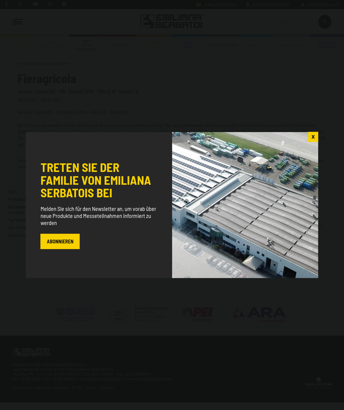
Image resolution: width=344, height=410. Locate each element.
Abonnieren (60, 241)
